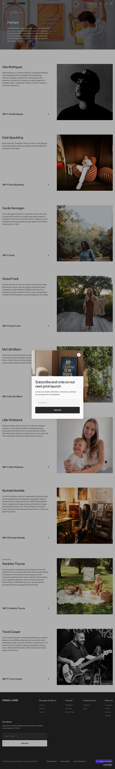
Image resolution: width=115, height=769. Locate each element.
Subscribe (57, 410)
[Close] (79, 355)
